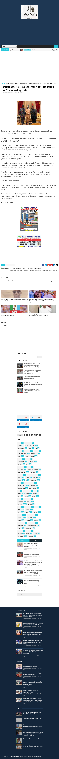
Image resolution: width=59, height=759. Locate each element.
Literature (20, 501)
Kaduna (19, 493)
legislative (27, 498)
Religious (20, 517)
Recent (23, 540)
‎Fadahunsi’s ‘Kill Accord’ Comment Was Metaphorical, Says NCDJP (32, 377)
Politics (12, 83)
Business (27, 450)
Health (35, 477)
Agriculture (21, 448)
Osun (7, 83)
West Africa (20, 536)
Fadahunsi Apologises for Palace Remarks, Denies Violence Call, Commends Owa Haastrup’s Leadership (42, 314)
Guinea (27, 477)
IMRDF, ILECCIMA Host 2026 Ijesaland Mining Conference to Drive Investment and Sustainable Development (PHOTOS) (33, 365)
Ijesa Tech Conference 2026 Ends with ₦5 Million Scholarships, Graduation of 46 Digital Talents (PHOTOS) (32, 642)
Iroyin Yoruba (32, 488)
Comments (36, 540)
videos (35, 533)
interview (32, 485)
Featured (32, 472)
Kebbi (34, 493)
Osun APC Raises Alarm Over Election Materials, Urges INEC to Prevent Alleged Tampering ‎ (14, 314)
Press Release (30, 515)
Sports (19, 528)
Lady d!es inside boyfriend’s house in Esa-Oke (32, 718)
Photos (35, 512)
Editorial (20, 464)
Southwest (31, 523)
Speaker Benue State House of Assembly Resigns (33, 739)
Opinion (27, 509)
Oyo (27, 512)
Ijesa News (33, 480)
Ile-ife (19, 482)
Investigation (21, 488)
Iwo (18, 490)
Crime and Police (30, 456)
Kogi (19, 496)
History (20, 480)
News (19, 507)
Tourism (20, 531)
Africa (19, 445)
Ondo (19, 509)
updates (20, 533)
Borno (19, 450)
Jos (35, 490)
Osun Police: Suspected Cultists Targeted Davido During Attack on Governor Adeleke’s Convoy (33, 384)
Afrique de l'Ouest (29, 445)
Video (27, 533)
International (21, 485)
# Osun (7, 265)
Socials (28, 520)
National (20, 504)
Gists (19, 477)
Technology (29, 528)
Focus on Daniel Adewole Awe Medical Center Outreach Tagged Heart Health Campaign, (32, 713)
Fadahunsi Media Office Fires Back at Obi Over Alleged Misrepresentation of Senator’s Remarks (32, 699)
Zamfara (31, 536)
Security (30, 517)
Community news (22, 453)
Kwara (26, 496)
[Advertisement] (29, 32)
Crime (19, 456)
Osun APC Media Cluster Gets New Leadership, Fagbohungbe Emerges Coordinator (14, 300)
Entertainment (17, 49)
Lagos (33, 496)
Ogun (36, 507)
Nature (30, 504)
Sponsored (20, 525)
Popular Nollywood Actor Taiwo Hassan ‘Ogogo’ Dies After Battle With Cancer (31, 553)
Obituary (28, 507)
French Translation (32, 474)
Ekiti (29, 466)
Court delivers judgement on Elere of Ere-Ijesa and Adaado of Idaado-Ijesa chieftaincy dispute (32, 725)
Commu (36, 450)
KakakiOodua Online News (14, 756)
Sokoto (36, 520)
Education (20, 466)
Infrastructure (29, 482)
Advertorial (28, 442)
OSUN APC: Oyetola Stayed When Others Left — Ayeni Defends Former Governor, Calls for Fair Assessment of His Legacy (42, 301)
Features (20, 474)
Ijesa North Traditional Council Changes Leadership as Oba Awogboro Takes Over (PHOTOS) (33, 623)
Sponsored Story (32, 525)
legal (19, 498)
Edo (27, 464)
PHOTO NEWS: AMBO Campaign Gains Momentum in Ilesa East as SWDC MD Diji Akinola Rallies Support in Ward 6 (33, 651)
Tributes (28, 531)
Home (3, 83)
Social (19, 520)
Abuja (19, 442)
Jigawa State (27, 490)
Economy (31, 461)
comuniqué (34, 453)
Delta (28, 458)
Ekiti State (20, 469)
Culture (20, 458)
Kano (27, 493)
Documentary (21, 461)
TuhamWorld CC (38, 756)
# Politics (12, 265)
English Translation (33, 469)
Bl (36, 448)
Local (28, 501)
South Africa (21, 523)
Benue (30, 448)
